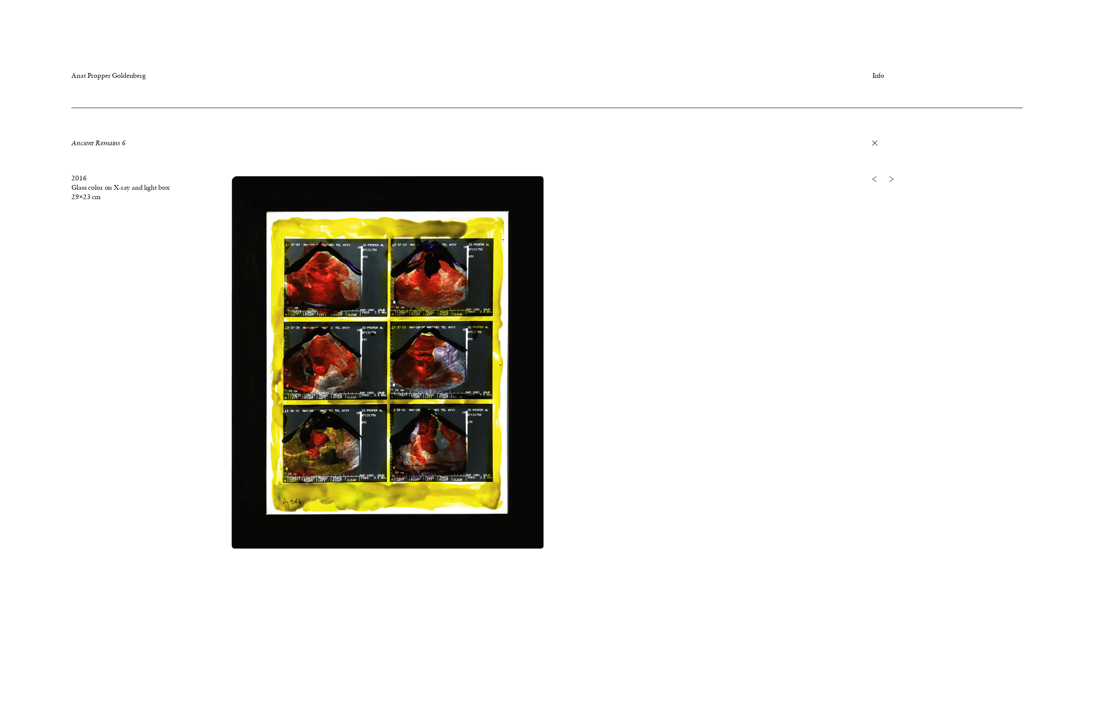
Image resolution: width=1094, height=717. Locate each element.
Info (878, 75)
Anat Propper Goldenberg (108, 75)
